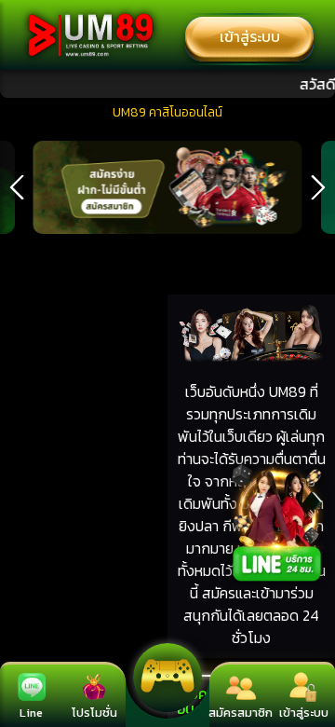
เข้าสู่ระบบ (250, 36)
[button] (16, 187)
